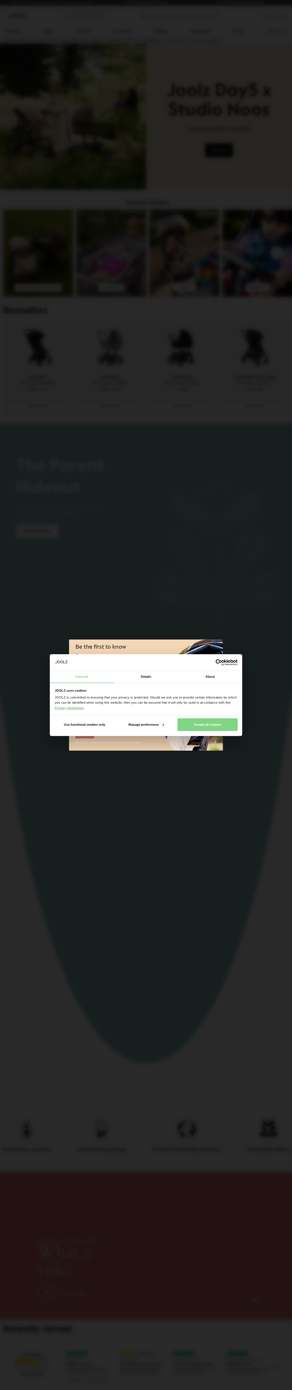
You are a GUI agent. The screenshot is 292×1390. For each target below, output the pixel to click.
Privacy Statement (69, 707)
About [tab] (210, 676)
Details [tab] (146, 676)
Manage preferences (143, 724)
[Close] (219, 645)
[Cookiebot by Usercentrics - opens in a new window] (218, 662)
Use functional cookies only (84, 724)
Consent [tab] (81, 676)
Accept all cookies (207, 724)
